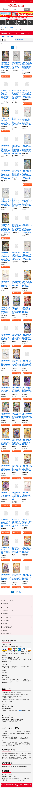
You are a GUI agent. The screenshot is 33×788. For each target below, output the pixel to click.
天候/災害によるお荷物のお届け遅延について (16, 17)
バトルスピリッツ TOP (7, 36)
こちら (7, 659)
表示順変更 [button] (20, 40)
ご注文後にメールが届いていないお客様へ (16, 19)
